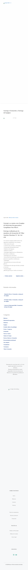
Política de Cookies (14, 533)
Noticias (14, 505)
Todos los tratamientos (14, 512)
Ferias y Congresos (8, 329)
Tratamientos (6, 344)
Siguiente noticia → (20, 275)
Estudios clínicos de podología (10, 327)
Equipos (5, 324)
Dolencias (6, 322)
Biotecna (10, 217)
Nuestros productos (14, 515)
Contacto (14, 502)
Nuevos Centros (15, 217)
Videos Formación (8, 349)
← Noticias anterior (8, 275)
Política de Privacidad (14, 530)
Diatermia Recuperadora (9, 320)
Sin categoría (6, 342)
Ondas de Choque (7, 335)
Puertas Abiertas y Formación (10, 338)
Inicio (14, 495)
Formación (6, 331)
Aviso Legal (14, 537)
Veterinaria (6, 346)
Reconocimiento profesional (10, 340)
